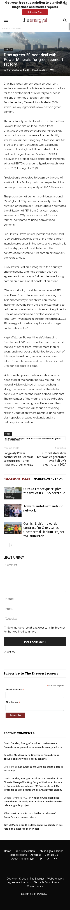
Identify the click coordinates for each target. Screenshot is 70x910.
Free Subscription (25, 851)
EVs (6, 515)
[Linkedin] (41, 859)
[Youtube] (55, 859)
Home (5, 28)
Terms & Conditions (45, 882)
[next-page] (11, 545)
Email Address (15, 689)
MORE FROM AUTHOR (48, 478)
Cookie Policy (35, 886)
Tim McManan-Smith (18, 70)
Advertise (36, 854)
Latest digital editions (50, 851)
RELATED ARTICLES (17, 478)
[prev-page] (6, 545)
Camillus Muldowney (15, 755)
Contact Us (51, 854)
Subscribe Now (35, 12)
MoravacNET (41, 893)
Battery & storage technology (10, 496)
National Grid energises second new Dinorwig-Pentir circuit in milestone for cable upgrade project (33, 801)
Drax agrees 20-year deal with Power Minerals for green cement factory (33, 438)
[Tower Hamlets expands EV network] (13, 510)
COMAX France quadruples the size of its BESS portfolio (44, 491)
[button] (35, 8)
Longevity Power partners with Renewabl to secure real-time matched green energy (19, 458)
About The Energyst (22, 858)
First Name (13, 702)
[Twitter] (48, 859)
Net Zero (16, 28)
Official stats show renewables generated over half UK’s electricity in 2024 (51, 458)
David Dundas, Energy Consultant (22, 743)
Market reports (18, 854)
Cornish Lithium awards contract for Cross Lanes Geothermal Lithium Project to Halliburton (43, 530)
